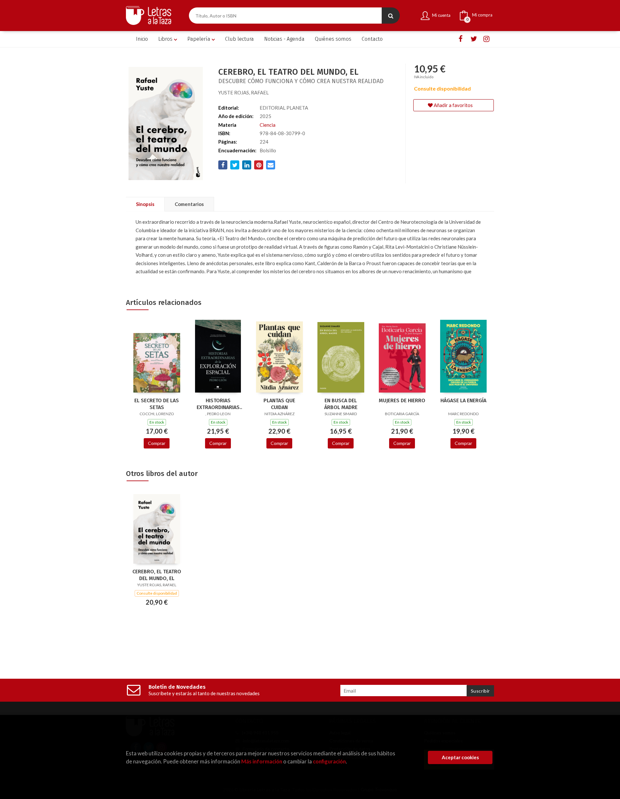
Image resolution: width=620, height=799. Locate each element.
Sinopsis (145, 204)
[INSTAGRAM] (486, 39)
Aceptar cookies (460, 757)
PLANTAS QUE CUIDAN (279, 403)
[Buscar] (391, 15)
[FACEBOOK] (460, 39)
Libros (166, 39)
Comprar (156, 443)
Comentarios (189, 204)
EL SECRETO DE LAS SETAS (156, 403)
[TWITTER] (473, 39)
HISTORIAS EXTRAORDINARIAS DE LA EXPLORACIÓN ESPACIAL (218, 403)
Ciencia (267, 125)
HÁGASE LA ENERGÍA (463, 400)
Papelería (199, 39)
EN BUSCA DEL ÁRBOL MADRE (340, 403)
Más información (261, 761)
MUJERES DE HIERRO (402, 400)
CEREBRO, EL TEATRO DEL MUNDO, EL (156, 574)
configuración (329, 761)
